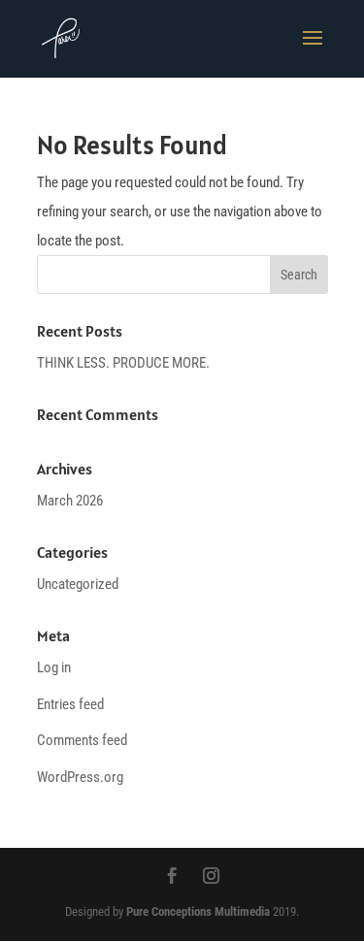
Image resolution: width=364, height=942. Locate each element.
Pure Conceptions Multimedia (198, 911)
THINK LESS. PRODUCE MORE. (123, 363)
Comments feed (82, 740)
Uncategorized (77, 584)
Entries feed (70, 704)
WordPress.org (80, 777)
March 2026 (70, 500)
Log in (54, 667)
